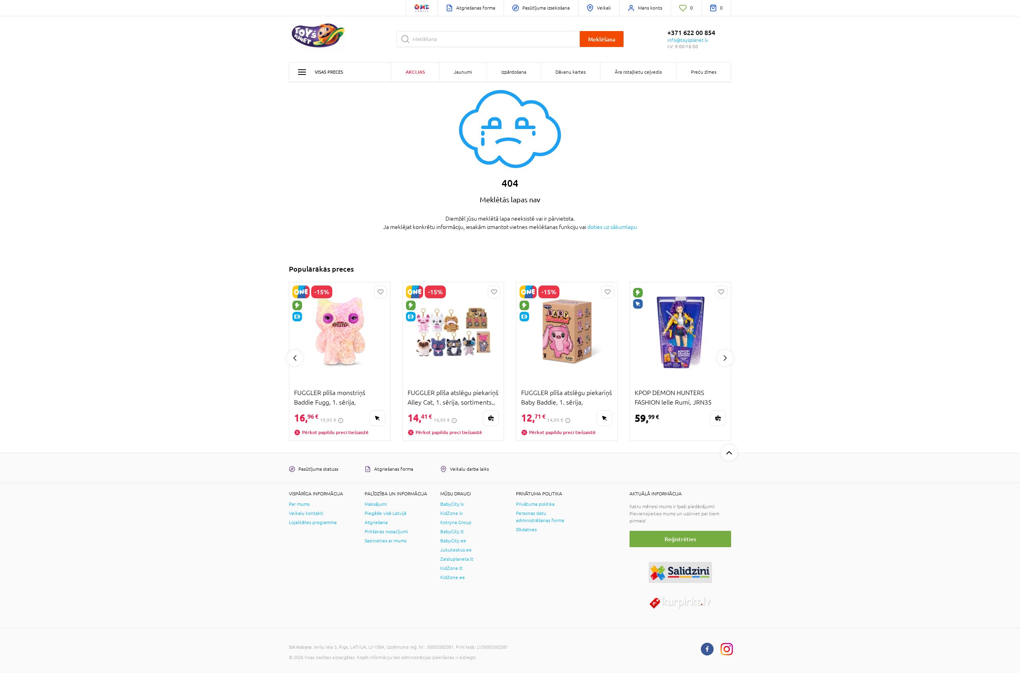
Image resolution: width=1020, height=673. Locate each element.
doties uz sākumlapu (612, 227)
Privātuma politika (535, 504)
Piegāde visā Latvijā (385, 513)
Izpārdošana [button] (513, 72)
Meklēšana (601, 39)
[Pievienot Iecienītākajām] (380, 292)
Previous (295, 358)
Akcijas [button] (415, 72)
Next (725, 358)
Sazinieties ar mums (385, 541)
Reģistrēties (680, 539)
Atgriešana (376, 522)
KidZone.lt (451, 568)
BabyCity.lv (452, 504)
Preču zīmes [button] (703, 72)
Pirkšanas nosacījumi (386, 531)
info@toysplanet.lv (687, 40)
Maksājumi (376, 504)
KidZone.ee (452, 577)
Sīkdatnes (526, 529)
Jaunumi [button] (463, 72)
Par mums (299, 504)
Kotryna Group (455, 522)
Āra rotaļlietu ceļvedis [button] (638, 72)
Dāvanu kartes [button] (570, 72)
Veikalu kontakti (306, 513)
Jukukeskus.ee (456, 550)
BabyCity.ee (453, 541)
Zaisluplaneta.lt (456, 559)
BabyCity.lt (452, 531)
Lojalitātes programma (313, 522)
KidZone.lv (451, 513)
